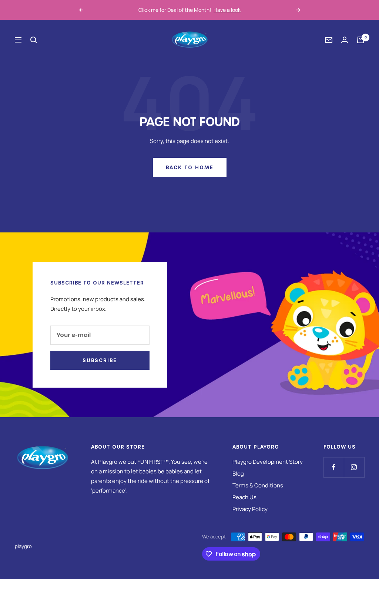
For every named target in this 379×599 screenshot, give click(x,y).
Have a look (227, 9)
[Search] (33, 40)
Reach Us (244, 497)
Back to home (190, 167)
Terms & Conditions (257, 485)
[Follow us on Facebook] (333, 467)
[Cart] (360, 40)
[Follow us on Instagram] (354, 467)
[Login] (344, 40)
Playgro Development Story (267, 462)
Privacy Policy (250, 509)
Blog (238, 473)
